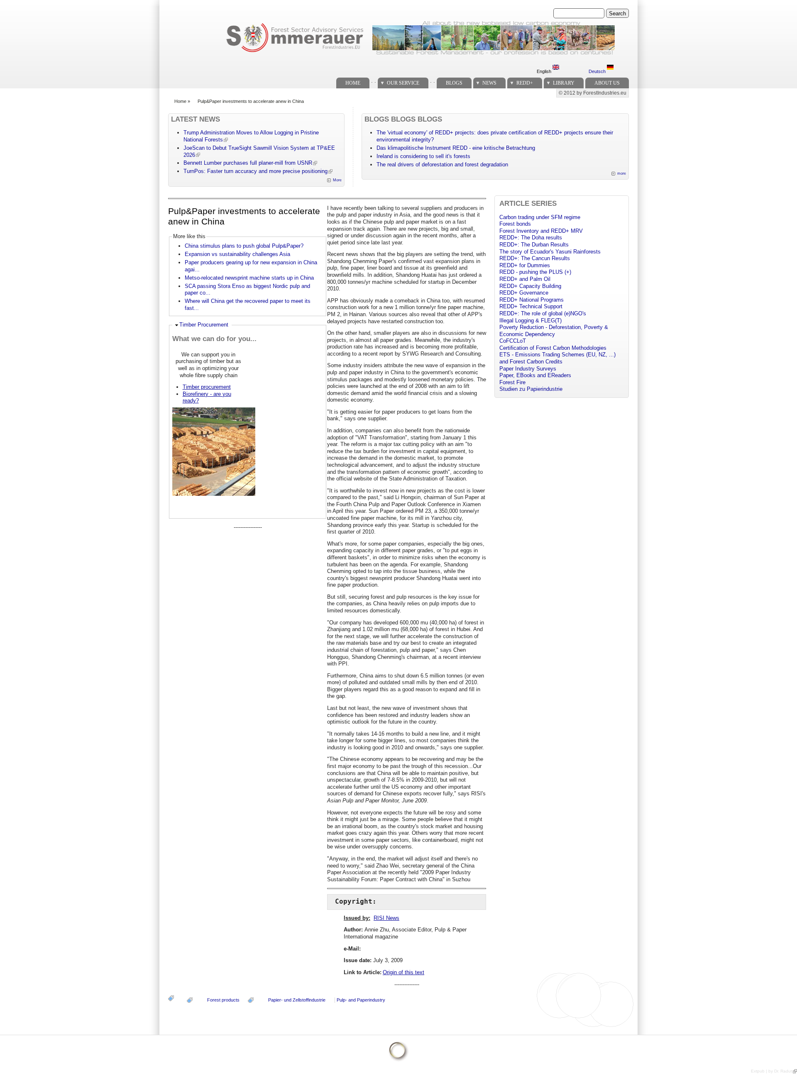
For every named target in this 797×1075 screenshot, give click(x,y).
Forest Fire (512, 382)
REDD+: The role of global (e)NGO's (542, 313)
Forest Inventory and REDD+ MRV (541, 231)
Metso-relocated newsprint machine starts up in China (249, 278)
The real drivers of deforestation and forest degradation (442, 164)
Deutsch (598, 71)
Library (564, 83)
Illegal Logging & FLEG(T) (530, 320)
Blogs (454, 83)
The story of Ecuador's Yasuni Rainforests (550, 252)
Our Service (403, 83)
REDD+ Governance (523, 293)
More (337, 180)
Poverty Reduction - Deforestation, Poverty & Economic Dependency (553, 330)
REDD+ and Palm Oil (524, 279)
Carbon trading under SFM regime (539, 217)
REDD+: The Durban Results (534, 244)
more (621, 173)
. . (373, 81)
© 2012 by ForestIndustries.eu (592, 93)
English (545, 71)
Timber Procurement (203, 325)
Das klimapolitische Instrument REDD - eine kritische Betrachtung (455, 148)
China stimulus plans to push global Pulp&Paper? (244, 246)
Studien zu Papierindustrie (530, 389)
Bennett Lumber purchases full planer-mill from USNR (247, 163)
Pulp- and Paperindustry (361, 999)
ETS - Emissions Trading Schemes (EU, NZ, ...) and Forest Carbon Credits (557, 358)
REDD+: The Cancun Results (534, 258)
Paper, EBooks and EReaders (535, 375)
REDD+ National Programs (531, 300)
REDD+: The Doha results (530, 237)
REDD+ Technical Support (530, 306)
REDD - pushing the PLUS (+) (535, 272)
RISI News (386, 918)
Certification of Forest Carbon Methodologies (552, 348)
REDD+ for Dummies (524, 265)
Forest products (223, 999)
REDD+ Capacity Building (530, 286)
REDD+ (524, 83)
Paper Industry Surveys (527, 369)
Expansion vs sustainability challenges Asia (237, 254)
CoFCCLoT (512, 341)
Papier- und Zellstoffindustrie (296, 999)
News (489, 83)
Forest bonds (515, 224)
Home (352, 83)
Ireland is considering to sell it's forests (423, 156)
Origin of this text (403, 972)
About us (607, 83)
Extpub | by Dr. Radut (771, 1071)
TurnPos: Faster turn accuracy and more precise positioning (255, 171)
